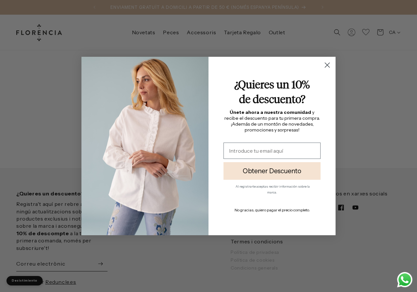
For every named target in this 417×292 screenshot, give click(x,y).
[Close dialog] (327, 65)
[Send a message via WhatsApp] (405, 280)
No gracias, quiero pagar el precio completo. (272, 209)
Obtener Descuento (272, 171)
